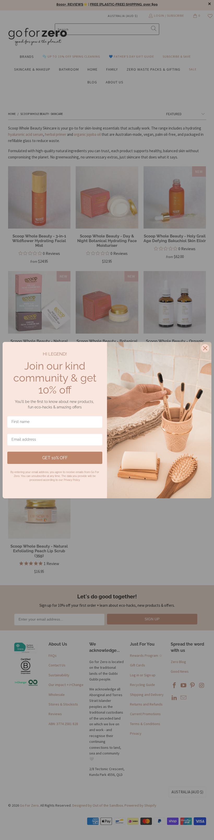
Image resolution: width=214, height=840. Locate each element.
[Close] (205, 348)
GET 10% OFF (55, 457)
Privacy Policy (72, 480)
